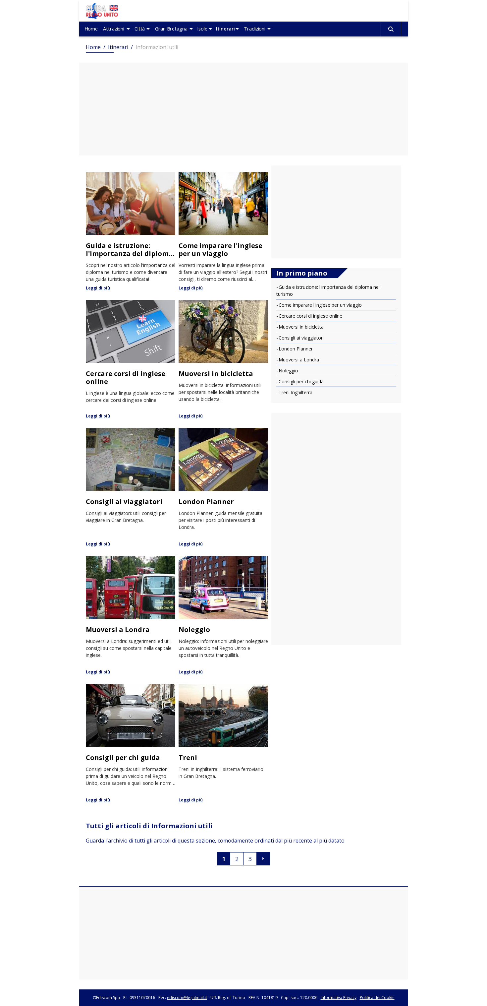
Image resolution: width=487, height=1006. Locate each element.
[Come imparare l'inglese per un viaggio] (223, 231)
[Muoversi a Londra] (130, 615)
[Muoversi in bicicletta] (223, 359)
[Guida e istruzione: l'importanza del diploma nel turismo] (130, 231)
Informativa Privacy (338, 997)
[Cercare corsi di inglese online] (130, 359)
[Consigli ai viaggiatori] (130, 487)
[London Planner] (223, 487)
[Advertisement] (243, 109)
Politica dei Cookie (377, 997)
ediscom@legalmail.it (187, 997)
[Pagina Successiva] (263, 858)
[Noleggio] (223, 615)
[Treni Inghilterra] (223, 743)
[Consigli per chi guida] (130, 743)
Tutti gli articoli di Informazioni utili (149, 825)
